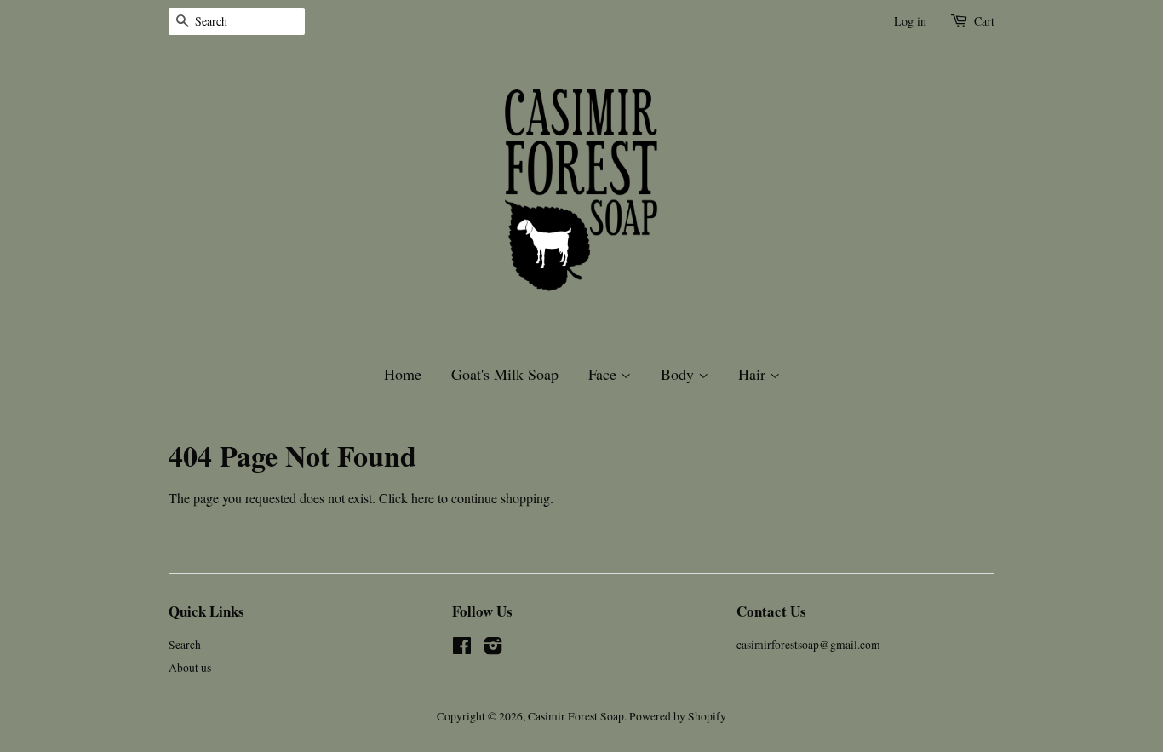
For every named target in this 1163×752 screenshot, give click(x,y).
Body (679, 374)
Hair (754, 374)
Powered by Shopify (677, 716)
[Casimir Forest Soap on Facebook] (462, 649)
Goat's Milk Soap (505, 374)
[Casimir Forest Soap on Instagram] (493, 649)
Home (402, 374)
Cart (984, 21)
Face (604, 374)
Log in (910, 21)
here (422, 498)
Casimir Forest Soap (576, 716)
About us (190, 667)
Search (185, 644)
